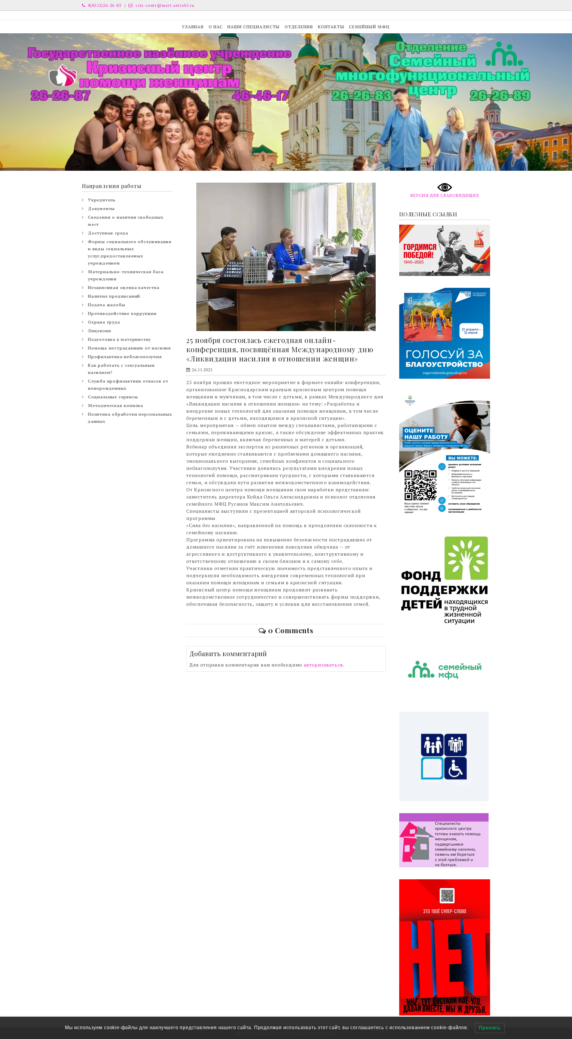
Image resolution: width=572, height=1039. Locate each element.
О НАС (216, 26)
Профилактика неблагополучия (125, 356)
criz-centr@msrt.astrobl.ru (164, 5)
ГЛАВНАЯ (193, 26)
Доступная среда (108, 233)
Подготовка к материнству (119, 339)
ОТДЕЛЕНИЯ (299, 26)
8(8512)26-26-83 (104, 5)
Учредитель (102, 200)
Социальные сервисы (113, 397)
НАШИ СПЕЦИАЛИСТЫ (253, 26)
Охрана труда (104, 322)
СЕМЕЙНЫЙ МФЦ (369, 26)
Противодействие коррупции (122, 313)
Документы (101, 208)
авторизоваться (323, 664)
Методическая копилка (115, 405)
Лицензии (99, 330)
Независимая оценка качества (123, 287)
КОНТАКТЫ (331, 26)
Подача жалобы (106, 304)
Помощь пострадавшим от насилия (129, 348)
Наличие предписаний (114, 296)
